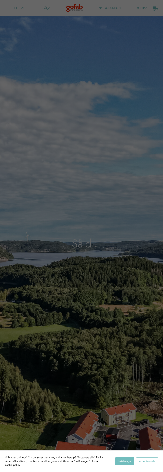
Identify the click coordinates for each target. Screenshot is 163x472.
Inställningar (125, 461)
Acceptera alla (147, 461)
